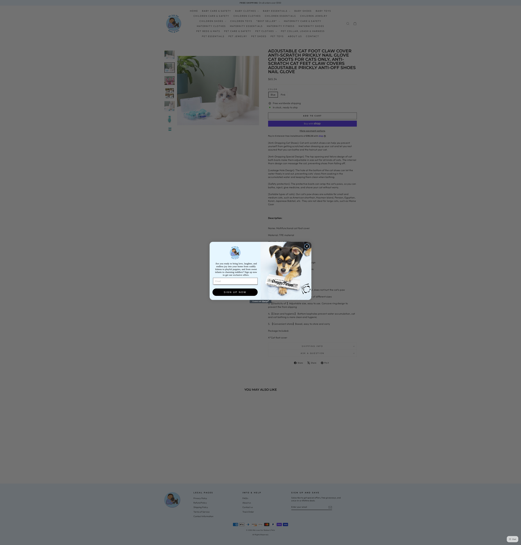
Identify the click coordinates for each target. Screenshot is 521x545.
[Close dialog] (306, 246)
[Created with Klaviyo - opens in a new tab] (260, 301)
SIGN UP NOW (235, 292)
